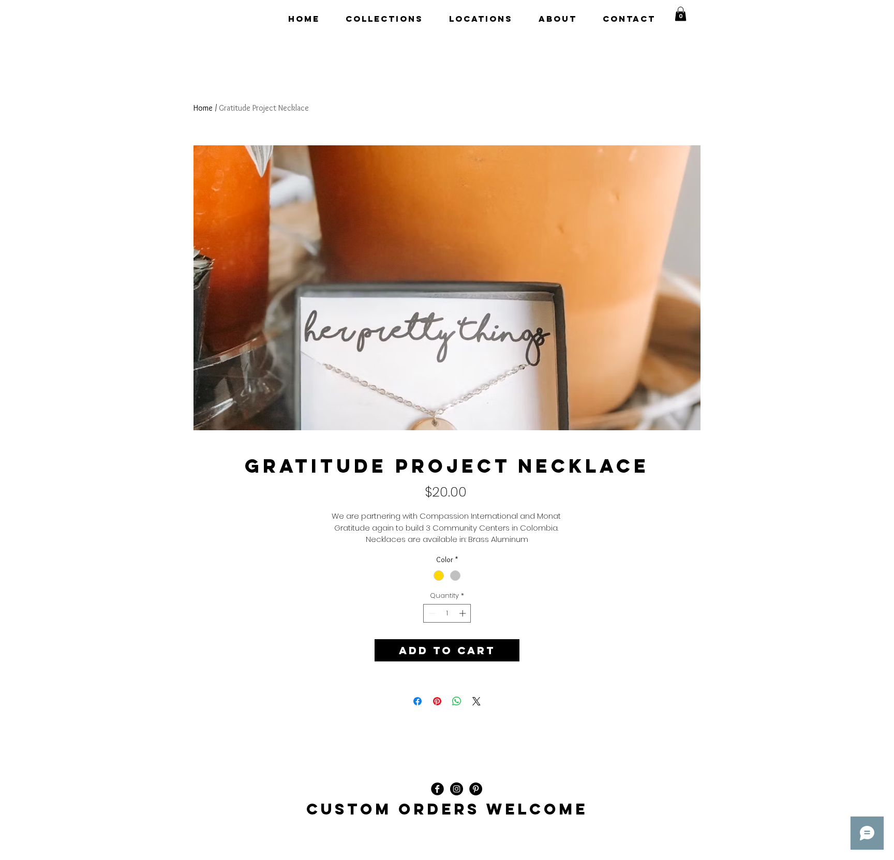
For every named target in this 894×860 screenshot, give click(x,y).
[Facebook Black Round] (437, 788)
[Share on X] (476, 701)
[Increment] (463, 613)
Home (203, 108)
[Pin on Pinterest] (437, 701)
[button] (681, 14)
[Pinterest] (475, 788)
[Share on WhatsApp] (457, 701)
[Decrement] (431, 613)
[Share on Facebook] (417, 701)
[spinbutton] (447, 613)
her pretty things (240, 18)
